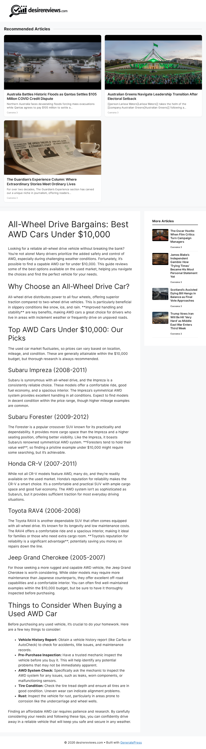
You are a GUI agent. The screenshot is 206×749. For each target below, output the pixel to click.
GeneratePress (131, 742)
